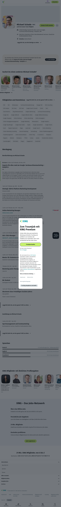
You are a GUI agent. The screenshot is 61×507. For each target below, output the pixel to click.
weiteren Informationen (28, 269)
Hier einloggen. (23, 250)
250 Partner (33, 255)
